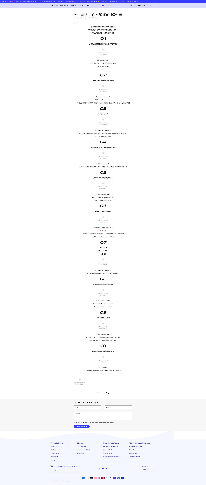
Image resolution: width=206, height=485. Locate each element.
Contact (53, 460)
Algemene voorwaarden (111, 456)
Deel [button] (77, 23)
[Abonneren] (77, 471)
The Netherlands (134, 456)
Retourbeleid (107, 450)
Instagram (80, 453)
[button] (54, 5)
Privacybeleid (107, 453)
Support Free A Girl (83, 450)
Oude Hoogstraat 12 (136, 446)
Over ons (54, 446)
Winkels (53, 450)
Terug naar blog (104, 393)
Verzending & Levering (110, 446)
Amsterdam (133, 453)
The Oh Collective (60, 481)
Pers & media (55, 453)
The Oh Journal (82, 446)
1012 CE (132, 450)
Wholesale (54, 456)
